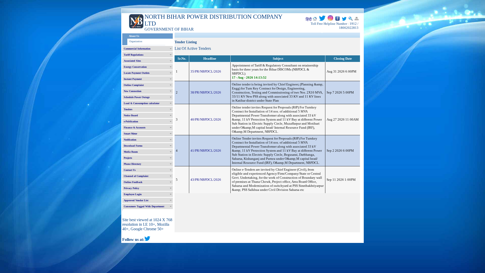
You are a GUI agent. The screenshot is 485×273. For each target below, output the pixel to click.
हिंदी (309, 19)
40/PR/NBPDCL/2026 (205, 119)
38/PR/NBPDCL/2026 (205, 92)
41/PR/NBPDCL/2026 (205, 150)
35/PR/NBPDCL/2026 (205, 71)
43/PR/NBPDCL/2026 (205, 179)
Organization (135, 41)
